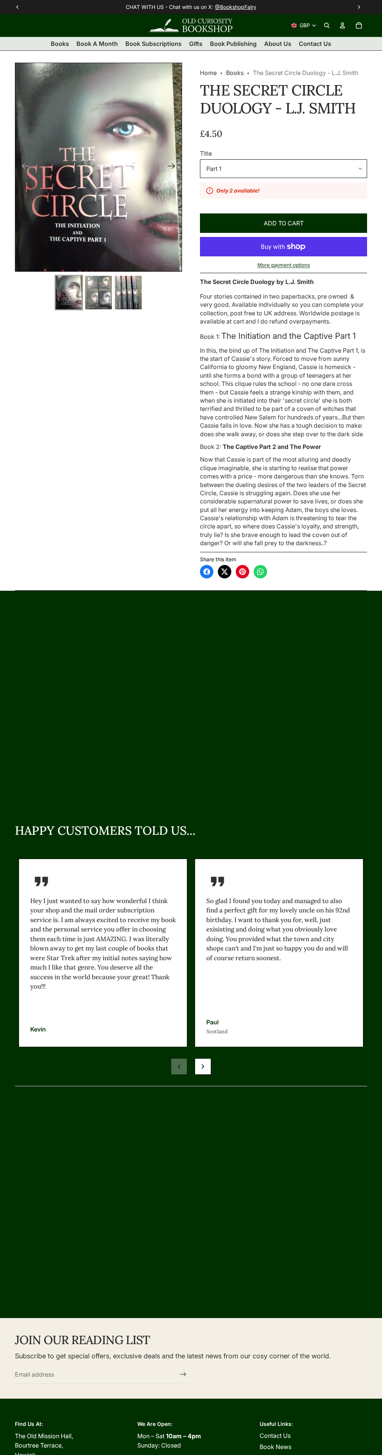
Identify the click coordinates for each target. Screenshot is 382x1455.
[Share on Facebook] (206, 571)
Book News (275, 1447)
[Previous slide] (23, 167)
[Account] (342, 25)
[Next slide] (173, 167)
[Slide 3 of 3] (128, 292)
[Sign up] (183, 1374)
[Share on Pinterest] (242, 571)
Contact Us (275, 1435)
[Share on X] (224, 571)
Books (235, 73)
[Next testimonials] (203, 1066)
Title (206, 153)
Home (208, 73)
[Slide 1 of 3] (69, 292)
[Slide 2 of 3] (98, 292)
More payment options (283, 265)
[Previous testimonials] (179, 1066)
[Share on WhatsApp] (260, 571)
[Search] (327, 25)
